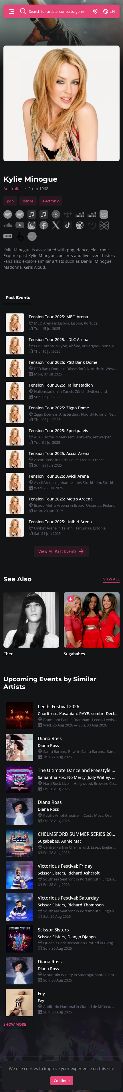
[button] (11, 11)
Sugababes (74, 653)
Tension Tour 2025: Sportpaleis (58, 430)
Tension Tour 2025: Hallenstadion (61, 385)
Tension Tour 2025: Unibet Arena (60, 521)
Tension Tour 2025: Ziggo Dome (59, 407)
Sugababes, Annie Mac (60, 841)
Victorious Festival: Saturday (68, 898)
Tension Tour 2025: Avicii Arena (59, 476)
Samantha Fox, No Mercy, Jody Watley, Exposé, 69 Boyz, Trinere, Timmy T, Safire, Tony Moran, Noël (77, 777)
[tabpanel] (61, 434)
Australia (12, 188)
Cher (8, 653)
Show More (14, 1024)
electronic (50, 201)
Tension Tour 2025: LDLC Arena (58, 339)
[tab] (17, 297)
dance (28, 201)
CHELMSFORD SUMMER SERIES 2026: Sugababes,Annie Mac (77, 834)
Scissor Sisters (53, 930)
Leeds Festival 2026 (58, 706)
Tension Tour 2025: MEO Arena (58, 316)
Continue (62, 1080)
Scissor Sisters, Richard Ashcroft (69, 873)
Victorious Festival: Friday (65, 866)
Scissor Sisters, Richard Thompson (71, 905)
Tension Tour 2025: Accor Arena (59, 453)
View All (111, 579)
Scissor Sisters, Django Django (67, 936)
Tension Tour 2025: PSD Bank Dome (63, 362)
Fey (41, 993)
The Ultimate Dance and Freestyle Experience (77, 770)
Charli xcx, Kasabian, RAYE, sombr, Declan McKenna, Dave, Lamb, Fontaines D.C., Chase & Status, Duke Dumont (77, 713)
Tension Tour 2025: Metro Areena (61, 499)
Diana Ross (50, 738)
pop (10, 201)
